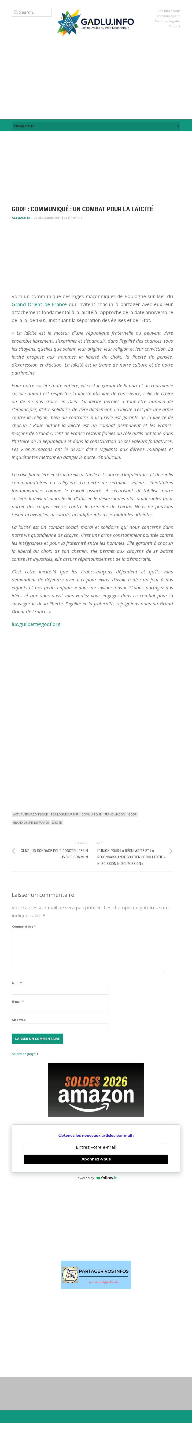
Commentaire (24, 926)
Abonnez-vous (96, 1159)
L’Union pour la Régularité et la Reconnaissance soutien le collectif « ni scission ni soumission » (131, 857)
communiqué (91, 814)
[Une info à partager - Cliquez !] (96, 1275)
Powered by (84, 1178)
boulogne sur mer (64, 814)
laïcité (57, 823)
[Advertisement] (96, 78)
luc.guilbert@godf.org (36, 624)
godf (132, 814)
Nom (17, 983)
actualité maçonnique (30, 814)
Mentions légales (167, 21)
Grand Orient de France (39, 304)
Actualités (21, 218)
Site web (19, 1020)
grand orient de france (31, 823)
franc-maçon (115, 814)
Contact (174, 26)
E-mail (18, 1001)
